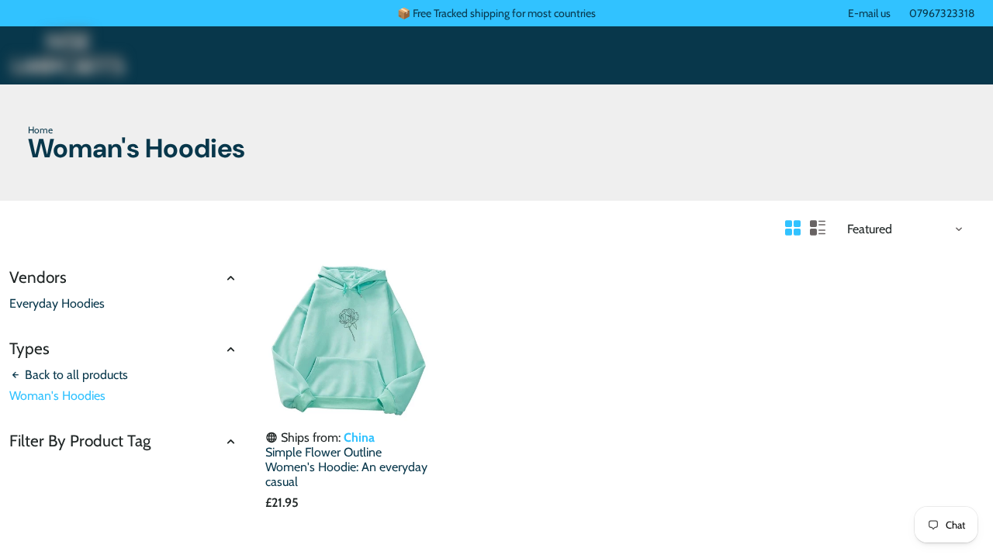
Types (29, 348)
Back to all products (75, 374)
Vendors (38, 277)
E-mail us (869, 13)
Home (40, 130)
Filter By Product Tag (80, 440)
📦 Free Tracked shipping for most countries (496, 13)
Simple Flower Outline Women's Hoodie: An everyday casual (346, 467)
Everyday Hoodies (57, 303)
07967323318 (941, 13)
